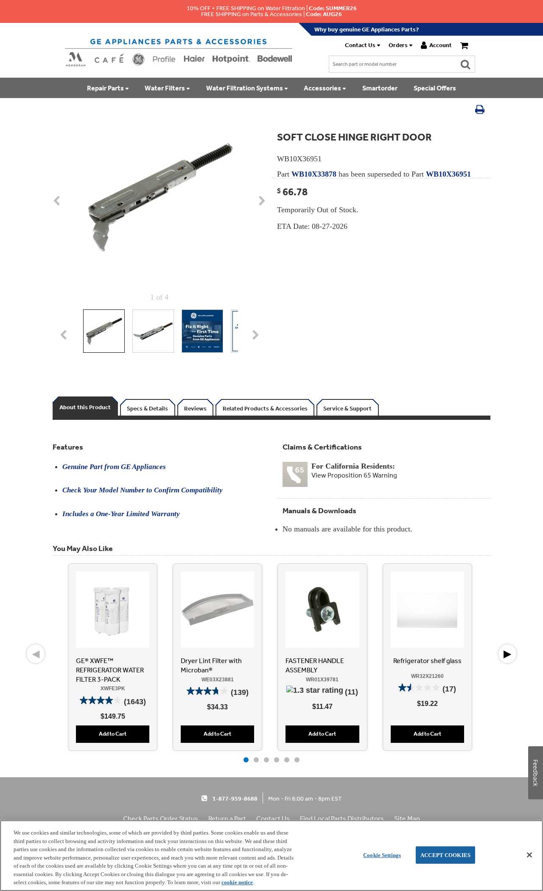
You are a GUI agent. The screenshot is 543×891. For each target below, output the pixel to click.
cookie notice (237, 882)
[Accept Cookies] (529, 855)
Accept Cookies (445, 855)
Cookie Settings (382, 855)
